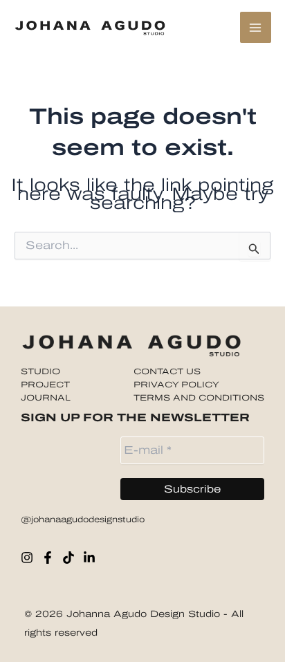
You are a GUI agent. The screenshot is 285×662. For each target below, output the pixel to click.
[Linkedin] (89, 557)
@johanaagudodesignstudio (83, 519)
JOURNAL (46, 398)
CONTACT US (167, 371)
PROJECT (45, 384)
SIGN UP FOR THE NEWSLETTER (135, 417)
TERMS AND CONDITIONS (199, 398)
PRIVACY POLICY (176, 384)
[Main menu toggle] (256, 28)
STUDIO (40, 371)
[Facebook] (48, 557)
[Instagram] (27, 557)
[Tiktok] (68, 557)
